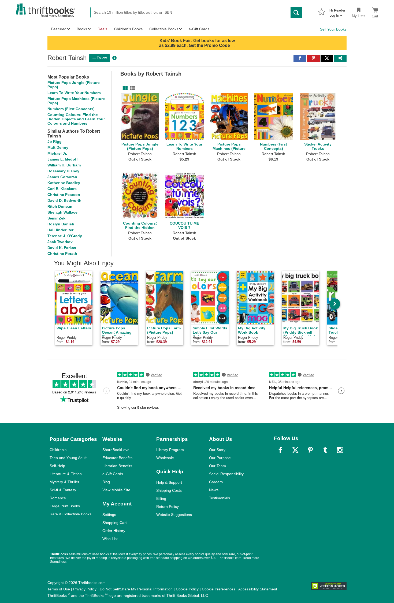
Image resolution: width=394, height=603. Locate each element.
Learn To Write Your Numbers (74, 93)
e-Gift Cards (112, 474)
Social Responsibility (226, 474)
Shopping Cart (114, 522)
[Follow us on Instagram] (340, 450)
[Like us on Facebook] (280, 450)
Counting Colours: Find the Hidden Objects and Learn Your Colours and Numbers (76, 119)
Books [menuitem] (82, 29)
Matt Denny (57, 147)
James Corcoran (62, 177)
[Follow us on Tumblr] (325, 450)
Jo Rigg (54, 141)
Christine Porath (62, 253)
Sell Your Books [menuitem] (333, 29)
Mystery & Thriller (64, 482)
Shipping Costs (169, 490)
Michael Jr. (57, 153)
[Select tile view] (131, 88)
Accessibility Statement (257, 589)
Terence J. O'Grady (64, 236)
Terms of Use (58, 589)
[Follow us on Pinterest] (310, 450)
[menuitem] (337, 11)
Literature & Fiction (66, 474)
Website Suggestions (174, 514)
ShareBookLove (115, 450)
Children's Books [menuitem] (128, 29)
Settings (109, 514)
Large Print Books (65, 506)
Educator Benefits (117, 458)
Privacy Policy (84, 589)
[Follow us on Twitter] (295, 450)
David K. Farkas (61, 247)
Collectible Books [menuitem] (163, 29)
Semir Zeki (56, 218)
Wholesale (165, 458)
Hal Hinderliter (60, 230)
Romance (58, 498)
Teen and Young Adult (68, 458)
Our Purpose (220, 458)
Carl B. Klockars (62, 189)
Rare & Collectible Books (70, 514)
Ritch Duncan (59, 206)
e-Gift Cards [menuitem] (199, 29)
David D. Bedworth (64, 200)
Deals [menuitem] (102, 29)
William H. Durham (64, 165)
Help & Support (169, 482)
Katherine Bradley (63, 183)
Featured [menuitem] (58, 29)
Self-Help (57, 466)
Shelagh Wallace (62, 212)
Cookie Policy (187, 589)
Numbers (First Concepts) (71, 109)
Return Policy (167, 506)
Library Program (170, 450)
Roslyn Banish (60, 224)
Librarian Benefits (117, 466)
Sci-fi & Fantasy (63, 490)
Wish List (110, 539)
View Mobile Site (116, 490)
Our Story (217, 450)
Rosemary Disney (63, 171)
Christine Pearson (63, 194)
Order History (113, 530)
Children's (58, 450)
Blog (106, 482)
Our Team (217, 466)
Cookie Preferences (218, 589)
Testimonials (219, 498)
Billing (161, 498)
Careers (216, 482)
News (213, 490)
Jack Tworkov (60, 242)
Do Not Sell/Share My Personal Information (136, 589)
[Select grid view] (124, 88)
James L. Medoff (62, 159)
